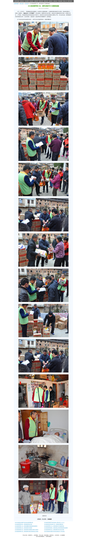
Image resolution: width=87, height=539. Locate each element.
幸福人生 (65, 1)
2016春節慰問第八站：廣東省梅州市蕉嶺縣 (23, 527)
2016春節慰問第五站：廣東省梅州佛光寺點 (23, 524)
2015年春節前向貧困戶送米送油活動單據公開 (24, 522)
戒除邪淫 (36, 1)
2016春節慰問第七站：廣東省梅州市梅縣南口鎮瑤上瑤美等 (26, 529)
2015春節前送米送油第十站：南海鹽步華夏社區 (53, 524)
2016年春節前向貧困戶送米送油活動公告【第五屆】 (54, 531)
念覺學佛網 (16, 1)
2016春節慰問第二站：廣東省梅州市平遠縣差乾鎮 (54, 526)
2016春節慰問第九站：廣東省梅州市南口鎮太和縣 (54, 529)
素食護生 (32, 1)
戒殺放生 (55, 1)
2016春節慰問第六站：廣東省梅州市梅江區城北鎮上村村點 (26, 531)
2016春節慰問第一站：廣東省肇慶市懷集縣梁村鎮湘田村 (26, 526)
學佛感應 (60, 1)
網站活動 (21, 3)
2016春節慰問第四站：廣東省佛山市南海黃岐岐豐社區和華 (56, 527)
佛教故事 (41, 1)
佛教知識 (46, 1)
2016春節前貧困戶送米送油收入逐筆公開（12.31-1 (54, 522)
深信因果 (27, 1)
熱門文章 (70, 1)
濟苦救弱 (27, 3)
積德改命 (22, 1)
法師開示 (51, 1)
